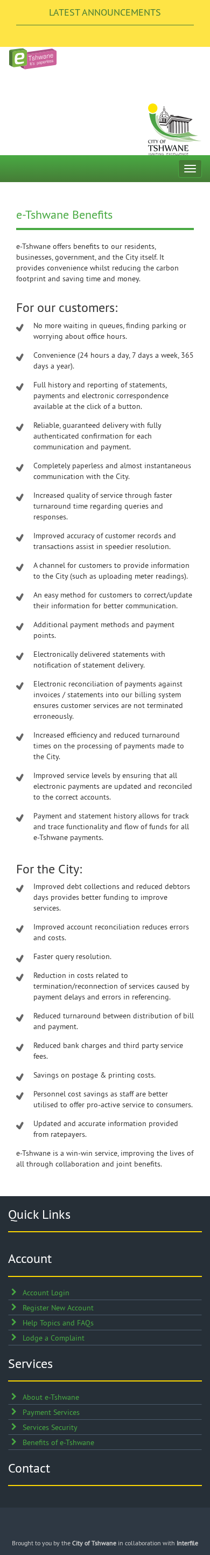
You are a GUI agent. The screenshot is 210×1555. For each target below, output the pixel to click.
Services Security (50, 1427)
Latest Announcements (105, 12)
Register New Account (58, 1308)
